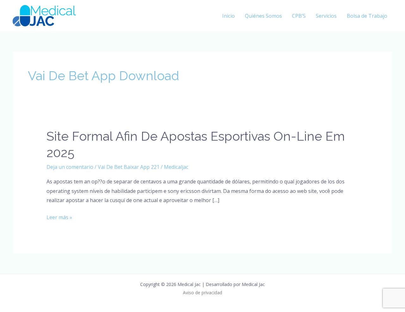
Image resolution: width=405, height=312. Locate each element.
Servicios (326, 15)
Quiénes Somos (263, 15)
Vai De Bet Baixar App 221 (128, 166)
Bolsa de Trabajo (367, 15)
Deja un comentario (70, 166)
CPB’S (299, 15)
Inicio (228, 15)
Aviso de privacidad (202, 293)
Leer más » (59, 217)
